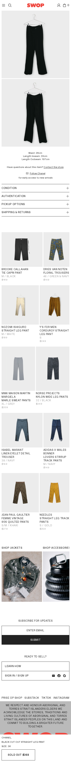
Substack (31, 697)
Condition (9, 188)
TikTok (46, 697)
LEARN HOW (13, 666)
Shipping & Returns (16, 212)
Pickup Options (13, 204)
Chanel (6, 737)
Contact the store (54, 167)
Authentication (14, 196)
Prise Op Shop (12, 697)
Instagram (61, 697)
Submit (35, 639)
